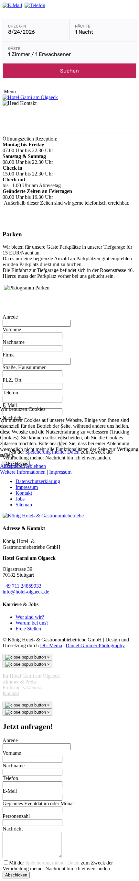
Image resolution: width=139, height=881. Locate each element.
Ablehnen (36, 466)
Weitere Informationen (23, 472)
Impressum (60, 472)
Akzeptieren (12, 466)
